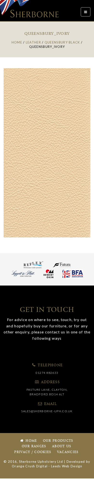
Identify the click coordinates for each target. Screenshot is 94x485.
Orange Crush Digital (29, 466)
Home (30, 441)
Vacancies (68, 452)
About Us (61, 446)
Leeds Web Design (66, 466)
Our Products (58, 441)
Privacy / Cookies (32, 452)
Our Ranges (34, 446)
